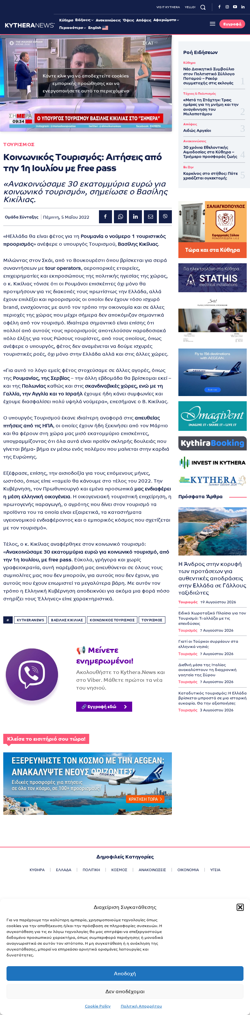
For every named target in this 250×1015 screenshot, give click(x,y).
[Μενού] (211, 24)
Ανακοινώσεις (194, 141)
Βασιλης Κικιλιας (67, 620)
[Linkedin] (243, 7)
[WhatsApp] (120, 216)
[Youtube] (235, 7)
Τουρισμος (19, 144)
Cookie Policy (98, 1006)
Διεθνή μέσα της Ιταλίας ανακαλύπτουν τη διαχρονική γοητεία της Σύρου (207, 670)
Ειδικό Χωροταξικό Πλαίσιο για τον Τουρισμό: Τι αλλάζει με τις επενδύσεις (212, 618)
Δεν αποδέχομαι (125, 991)
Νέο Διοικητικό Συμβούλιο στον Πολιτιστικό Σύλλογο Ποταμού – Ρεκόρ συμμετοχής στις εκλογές (209, 76)
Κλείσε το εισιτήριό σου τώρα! (46, 739)
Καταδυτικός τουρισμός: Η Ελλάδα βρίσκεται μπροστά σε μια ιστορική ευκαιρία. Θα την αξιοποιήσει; (212, 698)
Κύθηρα (189, 62)
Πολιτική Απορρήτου (141, 1006)
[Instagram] (227, 7)
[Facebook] (219, 7)
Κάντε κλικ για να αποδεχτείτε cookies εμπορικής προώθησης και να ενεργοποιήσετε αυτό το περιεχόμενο (86, 83)
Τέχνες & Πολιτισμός (199, 93)
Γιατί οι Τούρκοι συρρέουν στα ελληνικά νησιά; (208, 644)
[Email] (150, 216)
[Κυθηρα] (30, 25)
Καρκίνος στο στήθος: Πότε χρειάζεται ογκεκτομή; (210, 175)
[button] (240, 907)
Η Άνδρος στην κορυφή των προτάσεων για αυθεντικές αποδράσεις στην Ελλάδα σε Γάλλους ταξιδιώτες (212, 578)
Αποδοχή (125, 973)
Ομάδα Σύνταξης (21, 217)
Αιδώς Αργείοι (197, 130)
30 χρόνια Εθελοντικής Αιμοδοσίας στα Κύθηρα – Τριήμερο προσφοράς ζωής (210, 152)
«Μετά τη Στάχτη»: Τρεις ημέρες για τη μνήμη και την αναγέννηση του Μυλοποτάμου (211, 107)
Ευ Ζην (188, 167)
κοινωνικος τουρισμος (112, 620)
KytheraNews (30, 620)
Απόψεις (190, 124)
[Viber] (165, 216)
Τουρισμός (188, 602)
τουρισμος (152, 620)
